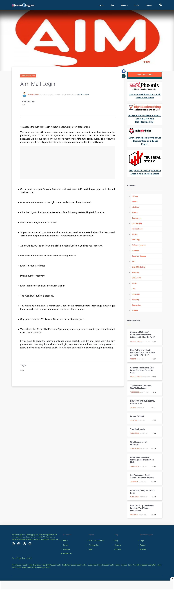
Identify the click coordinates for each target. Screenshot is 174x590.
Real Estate (136, 278)
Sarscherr (134, 515)
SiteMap (143, 549)
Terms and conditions (96, 541)
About (65, 541)
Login (137, 5)
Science (135, 310)
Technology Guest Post (37, 565)
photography (137, 223)
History (135, 196)
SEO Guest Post (53, 565)
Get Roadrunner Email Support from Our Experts (142, 476)
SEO (133, 261)
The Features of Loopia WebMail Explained (140, 387)
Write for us (67, 553)
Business (135, 251)
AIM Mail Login (33, 94)
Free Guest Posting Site (147, 565)
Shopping (135, 300)
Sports (134, 202)
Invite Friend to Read (144, 74)
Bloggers (124, 5)
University (136, 294)
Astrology (136, 240)
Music (134, 283)
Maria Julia (134, 497)
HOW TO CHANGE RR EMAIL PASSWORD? (142, 402)
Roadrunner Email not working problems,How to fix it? (142, 459)
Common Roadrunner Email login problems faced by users (142, 370)
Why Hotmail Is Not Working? (138, 443)
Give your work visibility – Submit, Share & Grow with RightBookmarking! (144, 118)
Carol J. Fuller (136, 341)
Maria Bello (134, 433)
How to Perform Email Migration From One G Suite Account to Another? (142, 352)
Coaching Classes (139, 256)
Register (149, 5)
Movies (135, 234)
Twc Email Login (137, 429)
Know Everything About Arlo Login (142, 491)
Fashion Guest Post (89, 565)
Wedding (135, 272)
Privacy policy (94, 545)
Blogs (116, 541)
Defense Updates (138, 245)
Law (133, 289)
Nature (134, 213)
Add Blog (117, 549)
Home (101, 5)
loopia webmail (137, 416)
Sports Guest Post (105, 565)
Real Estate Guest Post (71, 565)
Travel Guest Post (19, 565)
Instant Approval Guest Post (125, 565)
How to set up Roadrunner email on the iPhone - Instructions (142, 508)
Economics (136, 305)
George (133, 407)
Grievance (66, 549)
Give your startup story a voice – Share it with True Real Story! (145, 172)
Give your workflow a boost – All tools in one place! (145, 96)
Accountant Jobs (28, 76)
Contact (66, 545)
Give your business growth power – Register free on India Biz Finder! (145, 140)
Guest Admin (135, 448)
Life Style (135, 207)
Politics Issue (137, 229)
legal (90, 549)
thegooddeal (135, 392)
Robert (133, 359)
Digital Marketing (138, 267)
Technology (136, 218)
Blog (112, 5)
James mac (134, 481)
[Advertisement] (67, 162)
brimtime (133, 420)
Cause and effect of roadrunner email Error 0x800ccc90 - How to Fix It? (142, 334)
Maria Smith (134, 466)
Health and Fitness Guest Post (38, 567)
